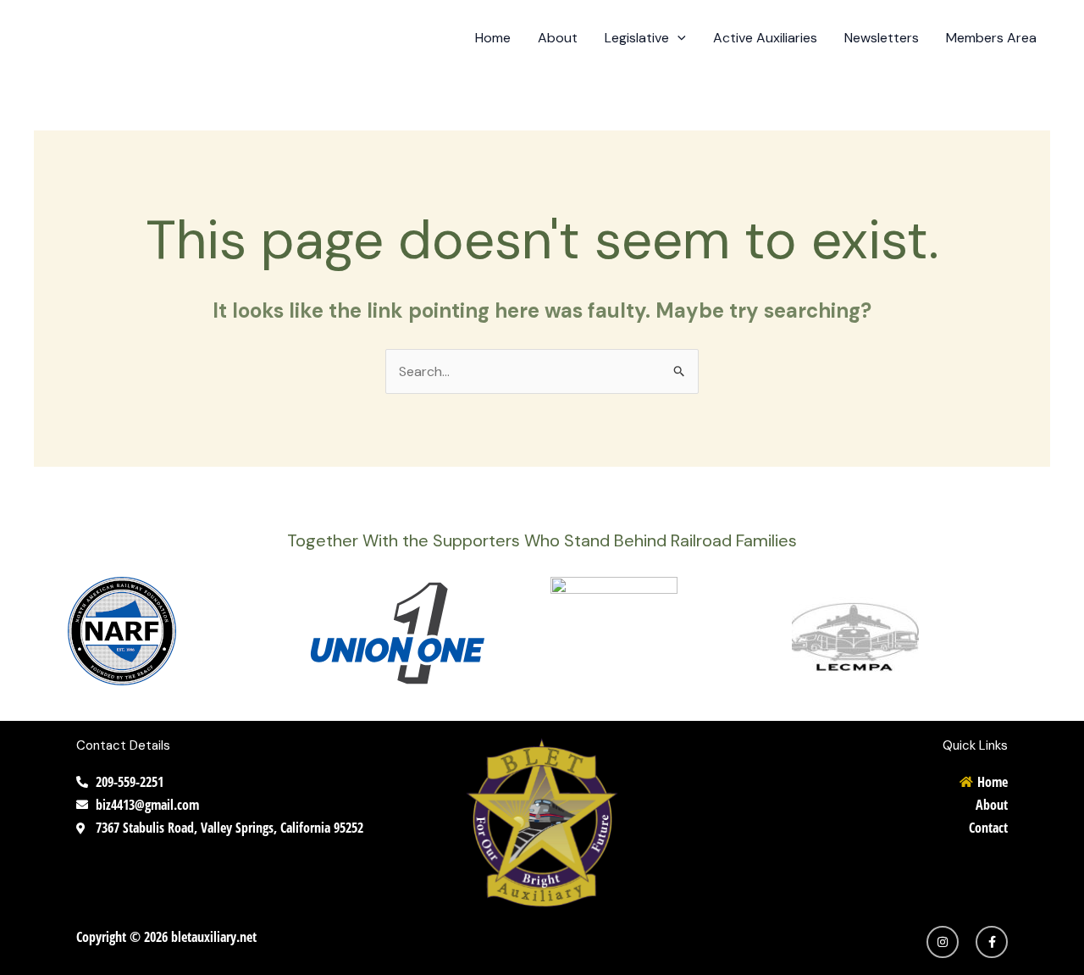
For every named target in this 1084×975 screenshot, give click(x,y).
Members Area (991, 38)
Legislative (637, 38)
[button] (677, 38)
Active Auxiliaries (765, 38)
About (558, 38)
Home (493, 38)
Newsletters (881, 38)
